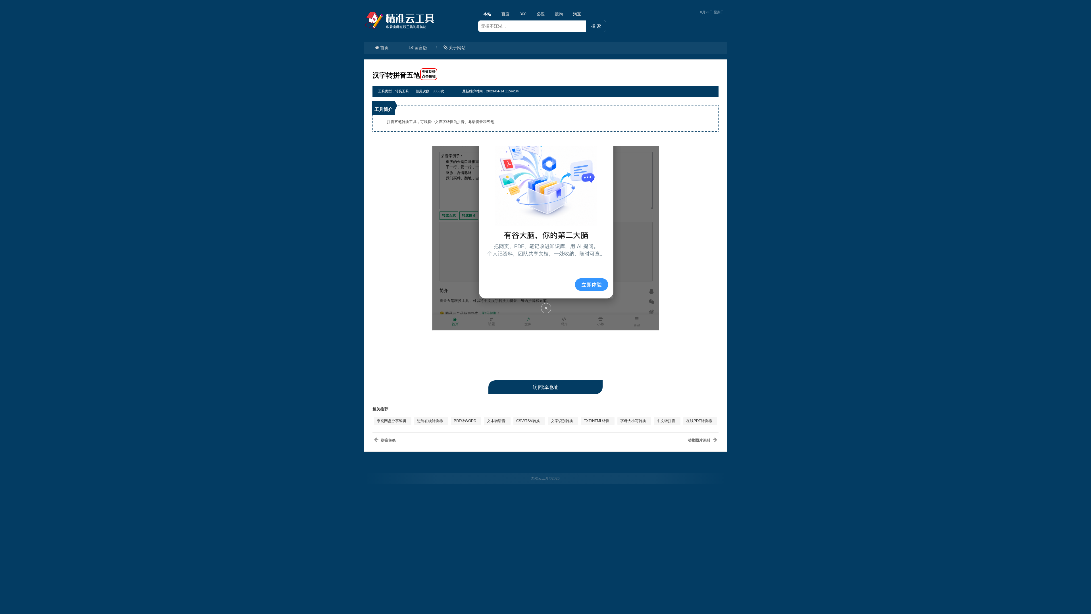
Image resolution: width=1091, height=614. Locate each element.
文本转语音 (496, 421)
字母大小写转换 (633, 421)
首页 (384, 47)
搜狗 (559, 14)
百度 (505, 14)
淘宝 (577, 14)
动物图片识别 (699, 440)
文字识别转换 (562, 421)
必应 (541, 14)
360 (523, 14)
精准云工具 (539, 478)
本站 (487, 14)
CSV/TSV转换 (528, 421)
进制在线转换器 (430, 421)
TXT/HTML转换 (596, 421)
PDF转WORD (465, 421)
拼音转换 (388, 440)
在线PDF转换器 (699, 421)
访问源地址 (545, 387)
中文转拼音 (666, 421)
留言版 (421, 47)
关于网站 (457, 47)
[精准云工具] (401, 20)
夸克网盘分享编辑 (391, 421)
